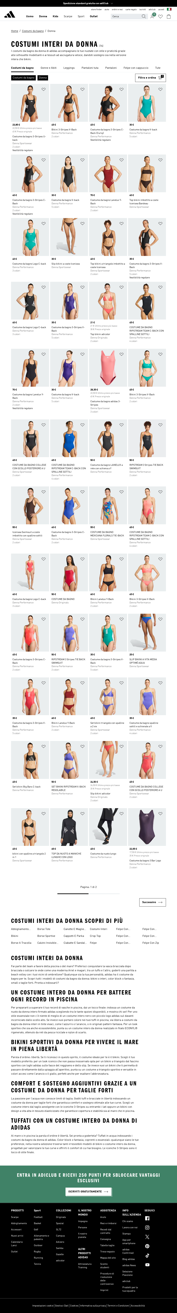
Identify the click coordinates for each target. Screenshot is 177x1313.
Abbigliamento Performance (20, 929)
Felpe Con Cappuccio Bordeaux (122, 929)
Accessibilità (138, 1306)
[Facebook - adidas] (155, 1218)
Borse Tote (43, 929)
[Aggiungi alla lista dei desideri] (43, 90)
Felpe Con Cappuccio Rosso (126, 943)
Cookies (74, 1306)
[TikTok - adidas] (155, 1256)
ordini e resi (117, 10)
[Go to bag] (169, 16)
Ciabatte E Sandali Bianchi (75, 943)
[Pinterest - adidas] (155, 1246)
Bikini (14, 936)
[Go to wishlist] (160, 16)
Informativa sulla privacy (93, 1306)
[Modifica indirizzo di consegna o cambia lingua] (169, 9)
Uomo (30, 16)
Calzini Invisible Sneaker (46, 943)
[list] (88, 68)
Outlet (94, 16)
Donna (43, 16)
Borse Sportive (46, 936)
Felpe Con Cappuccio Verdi (152, 929)
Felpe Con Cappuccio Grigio (126, 936)
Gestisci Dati (61, 1306)
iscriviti (142, 10)
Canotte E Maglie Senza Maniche (74, 929)
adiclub (152, 10)
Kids (55, 16)
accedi (161, 10)
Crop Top (95, 936)
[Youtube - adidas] (155, 1265)
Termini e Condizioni (118, 1306)
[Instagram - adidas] (155, 1228)
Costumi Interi (98, 929)
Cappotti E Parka (74, 936)
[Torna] (9, 15)
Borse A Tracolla (21, 943)
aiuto (107, 10)
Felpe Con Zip (150, 943)
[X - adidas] (155, 1237)
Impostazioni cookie (42, 1306)
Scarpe (68, 16)
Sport (81, 16)
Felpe (93, 943)
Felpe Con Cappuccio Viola (152, 936)
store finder (96, 10)
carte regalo (131, 10)
